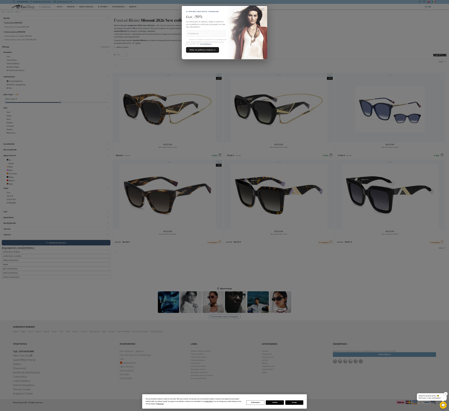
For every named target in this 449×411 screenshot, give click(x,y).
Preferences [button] (160, 404)
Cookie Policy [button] (209, 401)
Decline (274, 402)
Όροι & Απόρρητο (205, 44)
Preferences (255, 402)
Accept (294, 402)
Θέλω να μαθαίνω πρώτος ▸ (202, 50)
